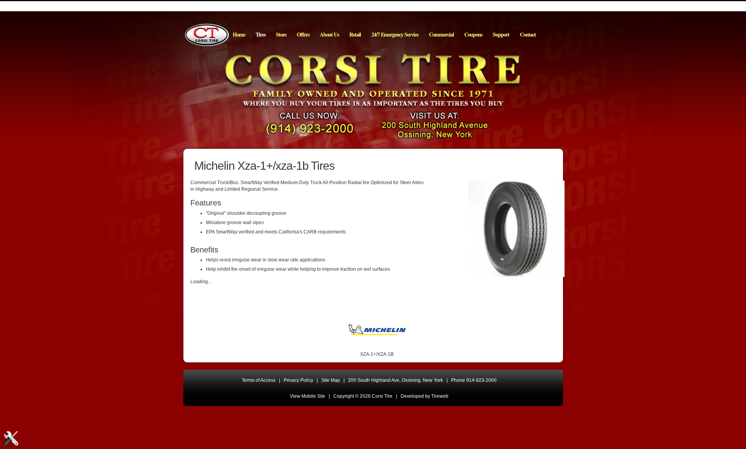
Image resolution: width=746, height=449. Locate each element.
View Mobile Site (307, 396)
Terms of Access (258, 380)
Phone (474, 380)
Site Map (330, 380)
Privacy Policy (298, 380)
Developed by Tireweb (424, 396)
